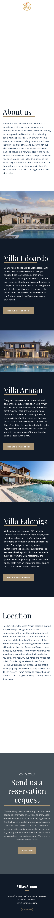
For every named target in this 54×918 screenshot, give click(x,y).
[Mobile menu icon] (48, 5)
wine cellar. (8, 173)
